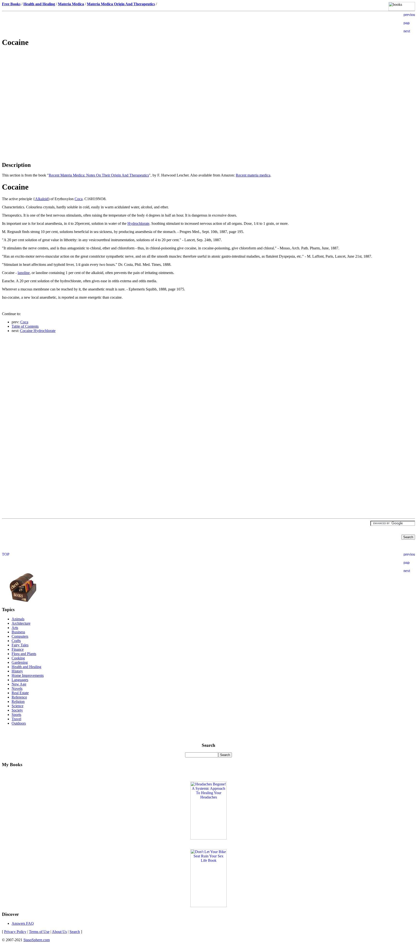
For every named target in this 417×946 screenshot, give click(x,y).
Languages (20, 680)
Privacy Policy (15, 932)
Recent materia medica (253, 175)
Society (17, 710)
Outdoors (19, 723)
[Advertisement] (208, 86)
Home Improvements (28, 675)
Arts (15, 628)
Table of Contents (25, 326)
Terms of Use (39, 932)
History (17, 671)
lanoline (24, 273)
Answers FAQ (23, 923)
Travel (16, 719)
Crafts (16, 641)
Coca (79, 199)
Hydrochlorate (138, 223)
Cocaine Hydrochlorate (38, 331)
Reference (19, 697)
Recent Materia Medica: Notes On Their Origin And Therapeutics (99, 175)
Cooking (18, 658)
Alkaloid (41, 199)
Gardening (20, 662)
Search (75, 932)
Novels (17, 688)
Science (17, 706)
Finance (18, 649)
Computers (20, 636)
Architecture (21, 623)
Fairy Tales (20, 645)
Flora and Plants (24, 654)
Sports (16, 715)
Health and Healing (26, 667)
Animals (18, 619)
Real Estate (20, 693)
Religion (18, 701)
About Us (59, 932)
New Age (19, 684)
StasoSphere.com (36, 940)
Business (18, 632)
